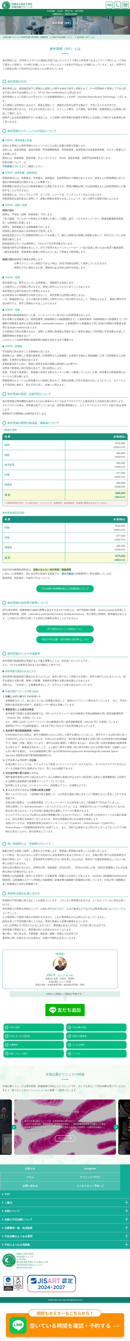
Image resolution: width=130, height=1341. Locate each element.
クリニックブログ (90, 1177)
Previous (14, 1127)
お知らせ (30, 1168)
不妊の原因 (14, 1027)
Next (116, 1127)
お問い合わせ (30, 1185)
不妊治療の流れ (79, 1027)
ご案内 (8, 1202)
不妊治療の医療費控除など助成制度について (65, 588)
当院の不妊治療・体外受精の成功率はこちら (65, 639)
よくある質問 (78, 1045)
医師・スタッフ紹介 (18, 1053)
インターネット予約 (88, 1185)
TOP (7, 1194)
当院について (12, 1210)
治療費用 (13, 1045)
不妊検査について (11, 166)
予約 (109, 5)
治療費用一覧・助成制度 (18, 1227)
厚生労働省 (67, 573)
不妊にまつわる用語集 (19, 1036)
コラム (30, 1177)
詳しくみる (63, 1138)
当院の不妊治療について (18, 1219)
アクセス (76, 1053)
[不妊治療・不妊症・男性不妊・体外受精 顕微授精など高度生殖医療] (45, 5)
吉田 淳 (60, 974)
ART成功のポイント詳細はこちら (65, 629)
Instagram (90, 1168)
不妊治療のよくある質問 (18, 1236)
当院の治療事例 (79, 1036)
